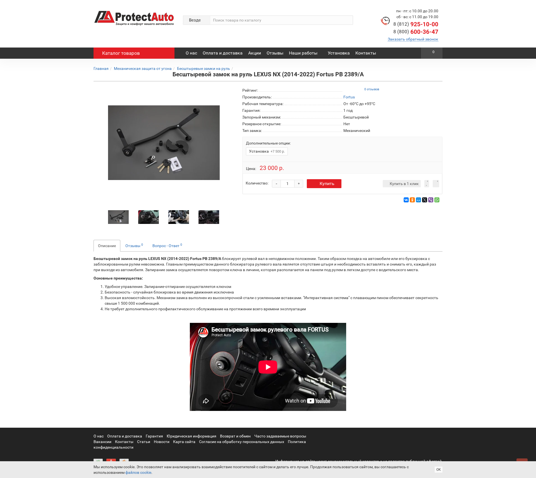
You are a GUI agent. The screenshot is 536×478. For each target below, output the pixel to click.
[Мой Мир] (418, 199)
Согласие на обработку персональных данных (241, 441)
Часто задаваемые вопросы (280, 436)
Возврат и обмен (235, 436)
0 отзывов (371, 89)
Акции (254, 53)
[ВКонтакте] (406, 199)
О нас (191, 53)
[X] (424, 199)
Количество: (257, 183)
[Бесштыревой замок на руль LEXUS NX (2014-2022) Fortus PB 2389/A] (164, 143)
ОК (438, 470)
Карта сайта (184, 441)
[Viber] (430, 199)
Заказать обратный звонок (413, 39)
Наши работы (303, 53)
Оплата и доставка (223, 53)
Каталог (121, 53)
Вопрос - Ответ (167, 245)
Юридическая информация (191, 436)
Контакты (365, 53)
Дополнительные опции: (268, 143)
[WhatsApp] (436, 199)
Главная (101, 68)
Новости (161, 441)
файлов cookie (138, 472)
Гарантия (154, 436)
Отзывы (275, 53)
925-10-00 (415, 24)
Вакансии (102, 441)
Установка (339, 53)
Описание (107, 245)
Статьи (143, 441)
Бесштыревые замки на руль (203, 68)
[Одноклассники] (412, 199)
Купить (327, 183)
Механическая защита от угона (143, 68)
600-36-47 (415, 32)
